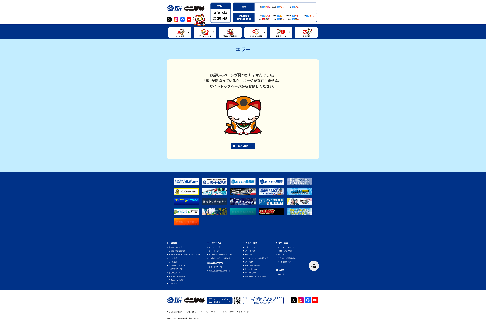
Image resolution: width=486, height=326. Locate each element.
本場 (244, 7)
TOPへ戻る (243, 146)
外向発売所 (244, 15)
